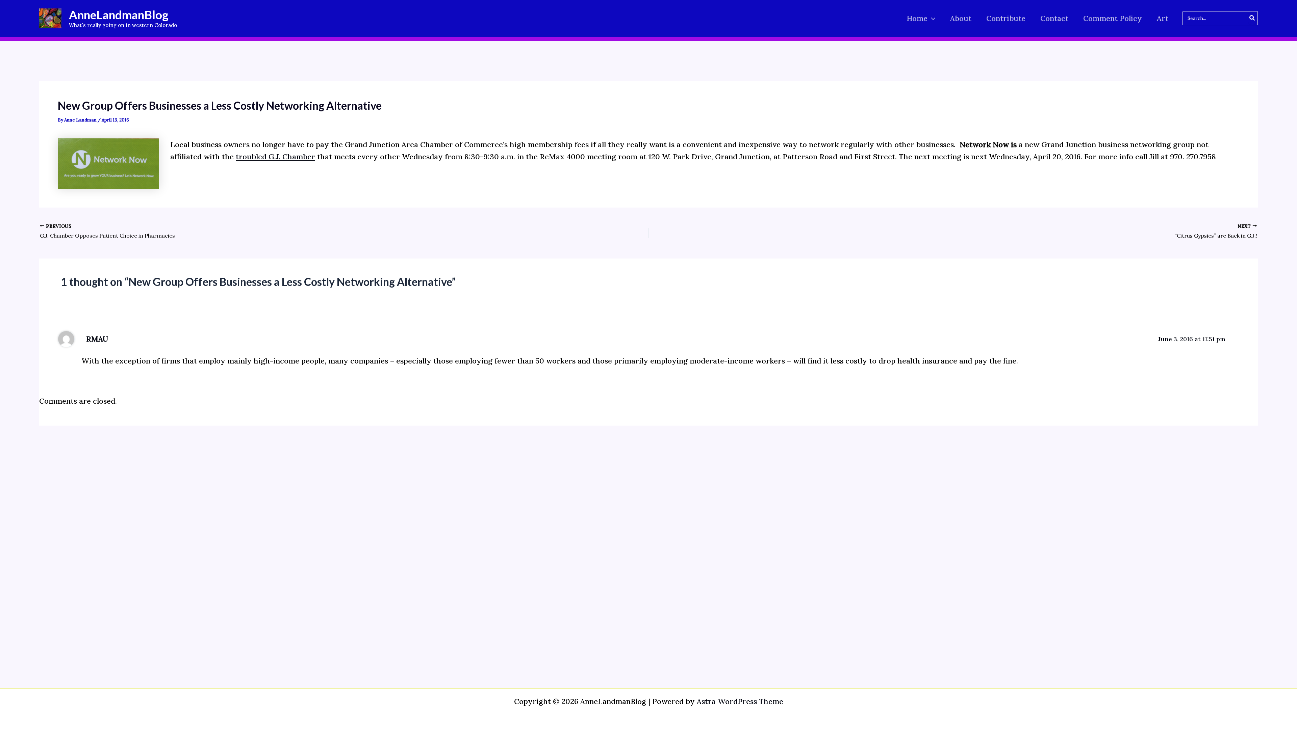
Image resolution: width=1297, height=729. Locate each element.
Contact (1054, 18)
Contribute (1005, 18)
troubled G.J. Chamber (275, 156)
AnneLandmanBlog (119, 14)
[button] (931, 18)
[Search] (1252, 18)
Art (1162, 18)
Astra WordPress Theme (740, 701)
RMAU (97, 339)
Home (917, 18)
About (960, 18)
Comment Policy (1112, 18)
